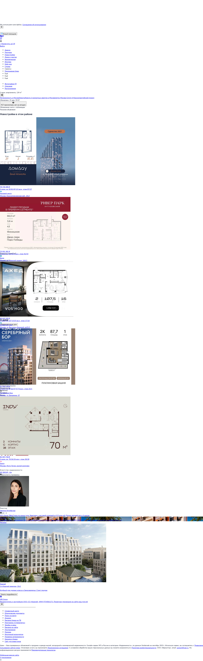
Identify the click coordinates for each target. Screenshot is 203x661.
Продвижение (10, 630)
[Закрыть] (1, 27)
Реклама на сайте (11, 627)
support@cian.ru (183, 648)
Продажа (8, 52)
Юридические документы (14, 613)
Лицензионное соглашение (58, 648)
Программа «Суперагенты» (15, 622)
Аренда (7, 50)
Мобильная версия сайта (9, 655)
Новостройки (10, 55)
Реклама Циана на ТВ (13, 620)
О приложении (5, 657)
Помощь (8, 632)
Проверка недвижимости (14, 637)
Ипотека (8, 62)
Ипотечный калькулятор (14, 634)
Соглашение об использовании (34, 24)
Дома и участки (11, 57)
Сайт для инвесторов (13, 641)
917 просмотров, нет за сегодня (13, 105)
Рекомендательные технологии (43, 650)
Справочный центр (12, 611)
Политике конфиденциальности (144, 648)
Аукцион (8, 618)
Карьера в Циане (11, 639)
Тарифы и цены (10, 625)
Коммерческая (10, 59)
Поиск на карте (10, 615)
